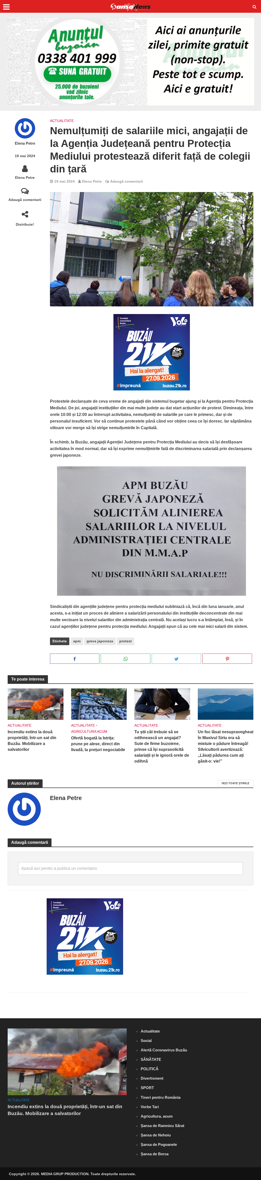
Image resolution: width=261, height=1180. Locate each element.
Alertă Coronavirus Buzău (164, 1050)
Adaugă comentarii (24, 200)
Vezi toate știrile (235, 783)
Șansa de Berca (154, 1154)
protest (125, 641)
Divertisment (152, 1078)
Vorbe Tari (150, 1107)
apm (77, 641)
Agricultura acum (89, 731)
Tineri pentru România (160, 1097)
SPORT (147, 1088)
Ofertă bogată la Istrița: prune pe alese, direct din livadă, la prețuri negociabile (98, 744)
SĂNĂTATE (151, 1059)
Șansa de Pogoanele (159, 1144)
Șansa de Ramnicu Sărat (162, 1125)
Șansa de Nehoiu (156, 1135)
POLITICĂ (150, 1069)
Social (146, 1040)
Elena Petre (25, 143)
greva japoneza (100, 641)
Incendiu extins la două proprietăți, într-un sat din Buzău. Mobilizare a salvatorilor (32, 741)
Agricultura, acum (157, 1116)
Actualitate (62, 121)
